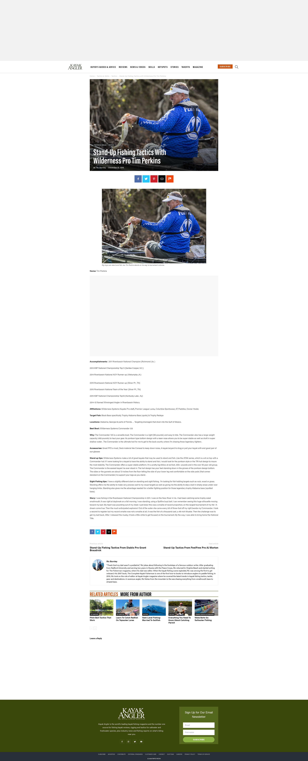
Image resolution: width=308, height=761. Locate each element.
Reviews (123, 67)
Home (92, 76)
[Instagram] (128, 741)
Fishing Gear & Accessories (204, 614)
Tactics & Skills (103, 76)
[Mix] (169, 178)
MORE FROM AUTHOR (135, 594)
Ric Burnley (101, 167)
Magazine (198, 67)
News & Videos (137, 67)
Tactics (114, 76)
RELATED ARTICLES (104, 594)
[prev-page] (91, 628)
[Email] (162, 178)
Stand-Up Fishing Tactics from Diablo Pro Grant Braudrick (118, 548)
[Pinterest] (154, 178)
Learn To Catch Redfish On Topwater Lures (127, 619)
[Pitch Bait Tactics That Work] (101, 607)
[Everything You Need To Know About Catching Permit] (180, 607)
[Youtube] (141, 741)
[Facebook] (138, 178)
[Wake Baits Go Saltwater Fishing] (206, 607)
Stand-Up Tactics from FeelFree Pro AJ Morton (190, 547)
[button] (236, 67)
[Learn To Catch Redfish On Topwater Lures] (128, 607)
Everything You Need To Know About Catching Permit (179, 620)
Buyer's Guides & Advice (103, 67)
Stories (175, 67)
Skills (151, 67)
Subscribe (225, 66)
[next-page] (95, 628)
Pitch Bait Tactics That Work (100, 619)
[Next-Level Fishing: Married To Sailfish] (154, 607)
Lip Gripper (94, 614)
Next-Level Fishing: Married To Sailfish (151, 619)
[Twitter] (146, 178)
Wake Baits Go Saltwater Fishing (203, 619)
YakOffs (186, 67)
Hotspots (163, 67)
